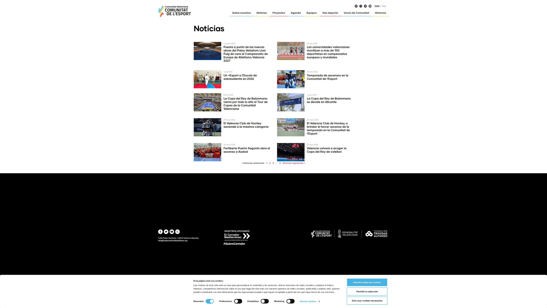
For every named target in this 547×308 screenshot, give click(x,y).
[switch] (238, 301)
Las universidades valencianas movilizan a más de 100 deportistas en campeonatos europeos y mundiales (328, 52)
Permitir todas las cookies (367, 282)
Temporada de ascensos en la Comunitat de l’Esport (327, 77)
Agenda (296, 12)
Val (384, 6)
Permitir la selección (367, 291)
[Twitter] (365, 6)
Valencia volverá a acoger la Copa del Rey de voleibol (326, 149)
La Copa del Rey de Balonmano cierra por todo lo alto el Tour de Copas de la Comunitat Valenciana (246, 103)
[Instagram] (360, 6)
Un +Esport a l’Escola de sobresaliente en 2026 (240, 77)
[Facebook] (356, 6)
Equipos (312, 12)
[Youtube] (370, 6)
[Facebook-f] (160, 231)
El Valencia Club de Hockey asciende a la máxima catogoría (246, 124)
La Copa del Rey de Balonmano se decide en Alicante (329, 100)
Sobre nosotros (241, 12)
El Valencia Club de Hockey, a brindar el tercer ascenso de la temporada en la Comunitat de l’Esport (328, 128)
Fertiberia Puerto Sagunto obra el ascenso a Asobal (247, 149)
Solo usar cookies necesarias (367, 300)
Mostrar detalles (308, 301)
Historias (380, 12)
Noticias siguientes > (294, 163)
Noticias (262, 12)
